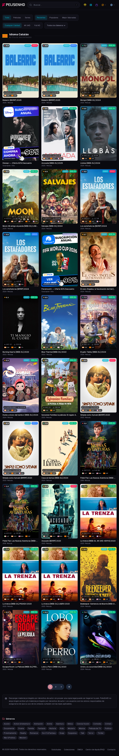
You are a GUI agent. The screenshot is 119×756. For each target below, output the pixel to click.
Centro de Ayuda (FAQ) (95, 750)
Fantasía (41, 728)
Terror (91, 733)
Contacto (111, 750)
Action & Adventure (22, 724)
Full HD (37, 25)
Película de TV (95, 728)
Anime (49, 724)
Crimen (108, 724)
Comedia (97, 724)
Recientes (41, 18)
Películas (17, 18)
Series (27, 18)
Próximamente (10, 733)
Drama (21, 728)
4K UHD (27, 25)
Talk (82, 733)
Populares (53, 18)
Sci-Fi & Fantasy (49, 733)
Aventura (60, 724)
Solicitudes (56, 750)
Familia (31, 728)
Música (82, 728)
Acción (7, 724)
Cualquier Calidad (12, 25)
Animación (38, 724)
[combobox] (53, 5)
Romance (34, 733)
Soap (62, 733)
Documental (9, 728)
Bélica (70, 724)
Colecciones (69, 750)
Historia (52, 728)
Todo (7, 18)
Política (108, 728)
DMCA (80, 750)
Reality (23, 733)
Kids (62, 728)
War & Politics (9, 738)
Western (22, 738)
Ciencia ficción (83, 724)
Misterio (71, 728)
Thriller (101, 733)
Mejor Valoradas (69, 18)
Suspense (72, 733)
